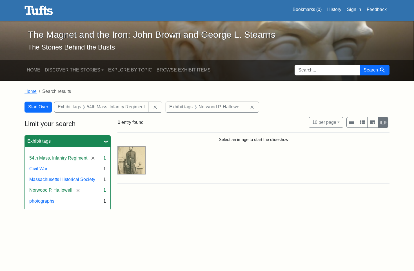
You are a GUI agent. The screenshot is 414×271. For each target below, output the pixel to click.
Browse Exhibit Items (184, 70)
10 (324, 122)
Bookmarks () (307, 9)
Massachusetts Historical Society (62, 179)
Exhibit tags (39, 141)
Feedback (377, 9)
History (334, 9)
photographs (41, 201)
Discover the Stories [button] (72, 70)
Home (33, 70)
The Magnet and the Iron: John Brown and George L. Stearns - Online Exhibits (39, 10)
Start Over (38, 106)
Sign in (354, 9)
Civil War (38, 168)
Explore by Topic (130, 70)
